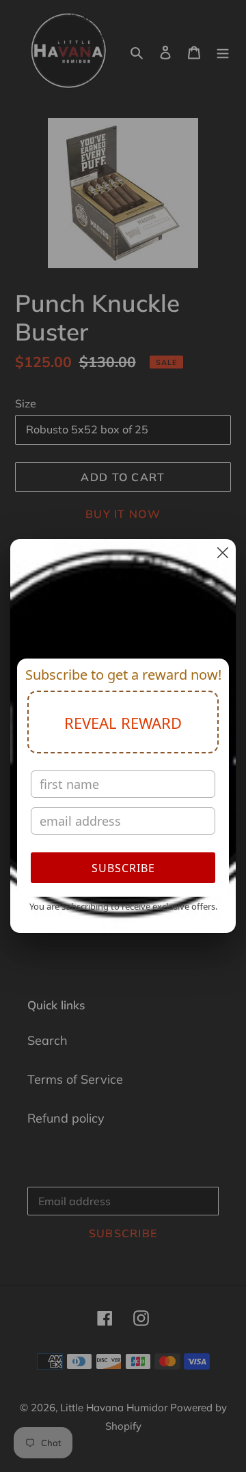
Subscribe (123, 868)
